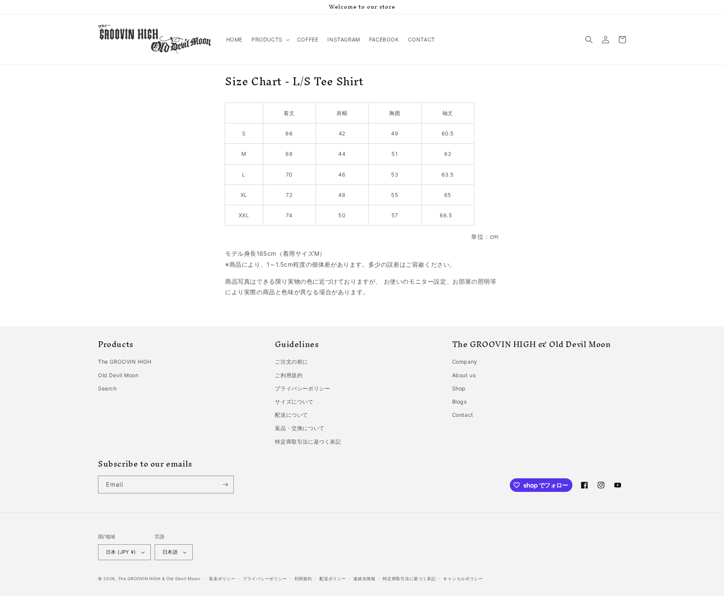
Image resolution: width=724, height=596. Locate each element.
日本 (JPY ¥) (121, 552)
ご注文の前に (291, 361)
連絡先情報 (364, 578)
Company (464, 361)
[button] (270, 40)
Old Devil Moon (118, 375)
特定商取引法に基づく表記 (308, 441)
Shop (459, 388)
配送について (291, 415)
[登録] (225, 484)
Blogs (459, 401)
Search (107, 388)
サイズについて (294, 401)
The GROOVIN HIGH (125, 361)
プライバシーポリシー (302, 388)
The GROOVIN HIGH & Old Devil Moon (159, 578)
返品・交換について (299, 428)
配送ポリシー (332, 578)
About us (464, 375)
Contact (462, 415)
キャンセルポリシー (463, 578)
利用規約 (303, 578)
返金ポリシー (222, 578)
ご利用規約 (288, 375)
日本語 (170, 552)
